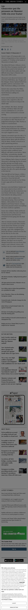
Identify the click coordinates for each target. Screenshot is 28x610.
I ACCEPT (14, 603)
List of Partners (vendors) (6, 599)
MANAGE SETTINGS (14, 607)
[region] (14, 587)
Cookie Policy (22, 582)
